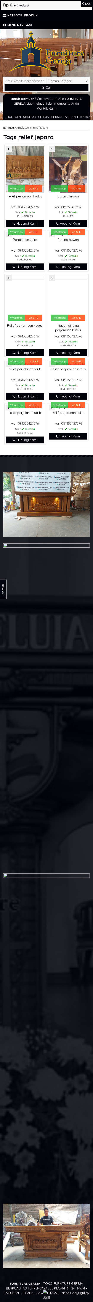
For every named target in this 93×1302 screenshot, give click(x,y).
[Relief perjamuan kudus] (25, 298)
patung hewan (68, 196)
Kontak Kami (46, 108)
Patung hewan (68, 240)
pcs (86, 3)
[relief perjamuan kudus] (25, 169)
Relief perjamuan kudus (25, 325)
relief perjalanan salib (25, 369)
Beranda (8, 127)
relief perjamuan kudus (25, 196)
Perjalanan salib (25, 240)
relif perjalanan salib (68, 413)
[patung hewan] (68, 169)
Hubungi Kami (26, 223)
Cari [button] (48, 88)
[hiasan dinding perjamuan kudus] (68, 298)
